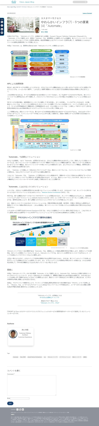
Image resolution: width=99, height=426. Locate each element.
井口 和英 (44, 32)
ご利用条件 (40, 412)
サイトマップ (34, 412)
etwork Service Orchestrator (35, 357)
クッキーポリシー (63, 412)
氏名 (8, 398)
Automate (15, 357)
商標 (68, 412)
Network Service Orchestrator (51, 192)
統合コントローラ (77, 357)
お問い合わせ (13, 412)
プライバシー (56, 412)
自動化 (85, 357)
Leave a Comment (87, 13)
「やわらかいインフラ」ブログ (49, 303)
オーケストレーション (65, 357)
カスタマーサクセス (22, 7)
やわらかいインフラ (53, 357)
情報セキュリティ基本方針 (48, 412)
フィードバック (20, 412)
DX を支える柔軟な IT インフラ (49, 297)
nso (45, 357)
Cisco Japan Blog (11, 7)
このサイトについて (27, 412)
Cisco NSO (23, 357)
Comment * (11, 374)
